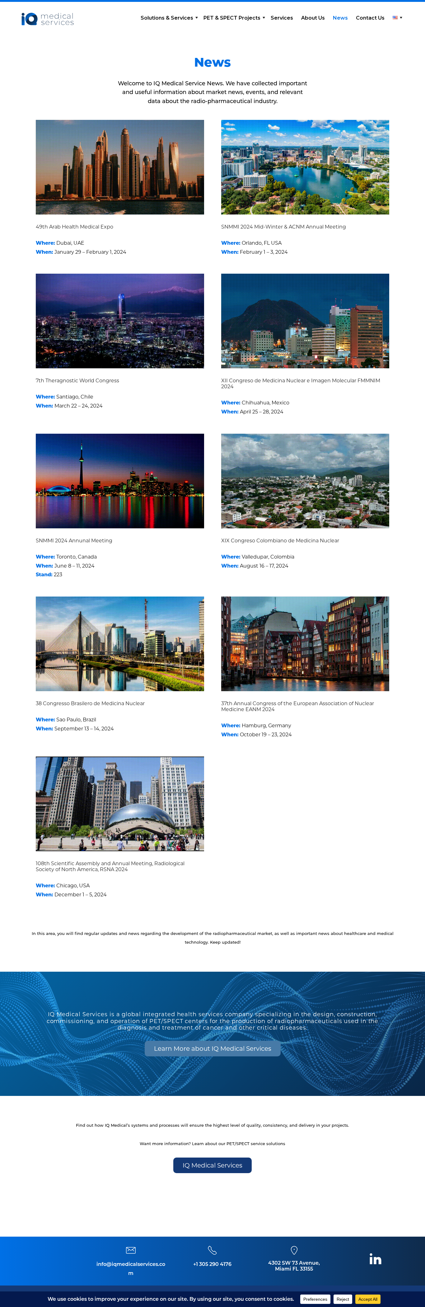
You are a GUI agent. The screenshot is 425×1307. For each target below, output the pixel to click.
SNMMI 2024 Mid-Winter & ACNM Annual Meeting (283, 227)
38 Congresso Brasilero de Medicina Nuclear (90, 703)
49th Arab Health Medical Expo (74, 227)
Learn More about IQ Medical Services (212, 1048)
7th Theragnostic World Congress (77, 381)
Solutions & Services (167, 18)
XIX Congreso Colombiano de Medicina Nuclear (280, 541)
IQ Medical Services (212, 1165)
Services (282, 18)
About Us (313, 18)
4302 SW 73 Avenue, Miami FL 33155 (294, 1266)
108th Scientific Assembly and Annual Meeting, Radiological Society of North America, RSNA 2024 (110, 866)
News (340, 18)
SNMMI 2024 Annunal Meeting (74, 541)
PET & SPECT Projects (231, 18)
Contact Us (370, 18)
